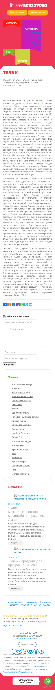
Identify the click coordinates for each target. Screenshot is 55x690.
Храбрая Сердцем (21, 433)
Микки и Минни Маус (22, 384)
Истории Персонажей (32, 80)
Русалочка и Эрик (20, 449)
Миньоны (16, 388)
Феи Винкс (17, 457)
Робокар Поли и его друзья (25, 417)
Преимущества (39, 12)
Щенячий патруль (20, 413)
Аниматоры (11, 23)
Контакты (22, 61)
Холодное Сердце (21, 392)
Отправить (9, 364)
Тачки (39, 100)
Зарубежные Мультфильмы (17, 82)
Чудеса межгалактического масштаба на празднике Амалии (27, 514)
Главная (7, 80)
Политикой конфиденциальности (17, 672)
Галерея (46, 602)
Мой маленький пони (22, 396)
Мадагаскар (18, 445)
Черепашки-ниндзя (21, 400)
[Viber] (18, 304)
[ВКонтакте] (5, 304)
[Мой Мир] (13, 304)
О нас (8, 52)
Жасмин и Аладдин (21, 441)
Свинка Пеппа (19, 421)
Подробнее (15, 543)
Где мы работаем (13, 625)
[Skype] (26, 304)
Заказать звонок (18, 12)
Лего (14, 470)
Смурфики (17, 404)
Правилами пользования (37, 666)
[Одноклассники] (9, 304)
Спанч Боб (17, 437)
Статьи (16, 80)
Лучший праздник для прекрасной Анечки (25, 563)
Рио (14, 453)
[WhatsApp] (22, 304)
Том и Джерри (19, 461)
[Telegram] (30, 304)
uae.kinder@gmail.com (27, 638)
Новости (15, 487)
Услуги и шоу (31, 29)
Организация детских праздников (24, 616)
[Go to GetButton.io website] (48, 687)
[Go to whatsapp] (47, 681)
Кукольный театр (32, 47)
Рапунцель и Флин (21, 465)
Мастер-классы (33, 41)
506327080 (30, 6)
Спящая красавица (21, 425)
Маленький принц (20, 474)
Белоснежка (18, 429)
